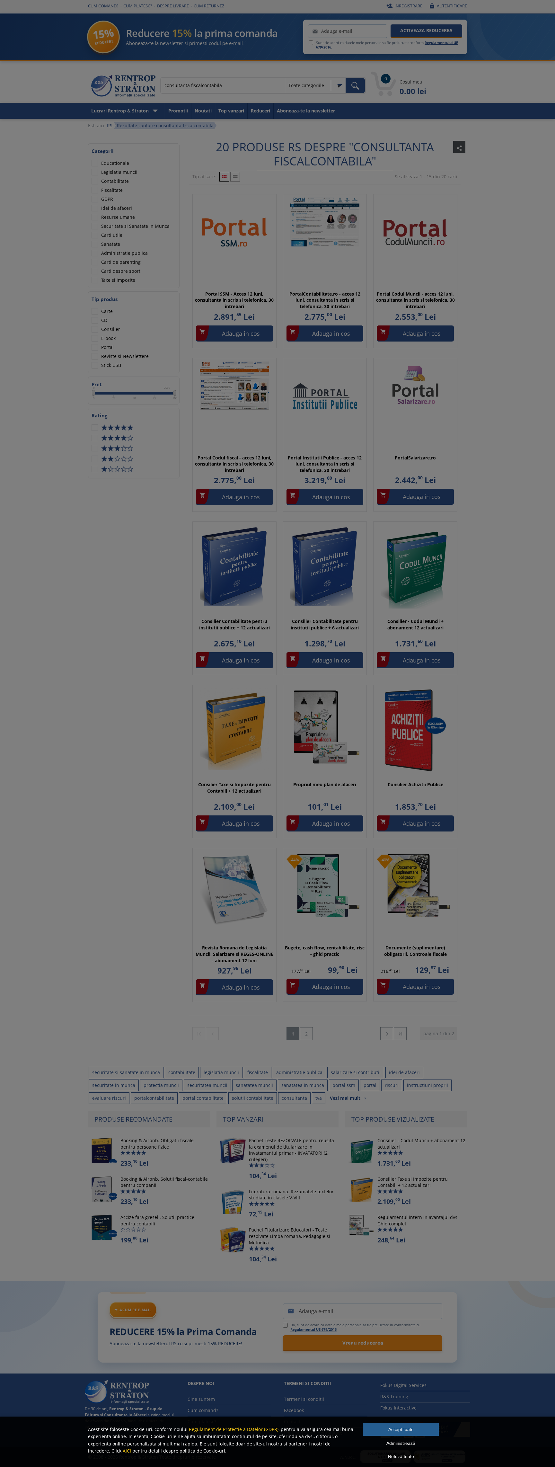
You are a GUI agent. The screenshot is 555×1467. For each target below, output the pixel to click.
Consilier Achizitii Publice (415, 784)
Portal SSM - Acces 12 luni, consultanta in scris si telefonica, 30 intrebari (234, 300)
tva (318, 1098)
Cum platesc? (137, 6)
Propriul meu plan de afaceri (324, 784)
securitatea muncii (207, 1085)
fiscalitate (257, 1072)
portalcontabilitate (154, 1098)
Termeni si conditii (304, 1399)
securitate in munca (113, 1085)
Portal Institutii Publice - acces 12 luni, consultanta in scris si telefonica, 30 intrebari (325, 464)
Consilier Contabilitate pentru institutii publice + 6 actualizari (325, 624)
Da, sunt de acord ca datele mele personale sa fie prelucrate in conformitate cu (355, 1327)
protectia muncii (161, 1085)
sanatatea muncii (254, 1085)
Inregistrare (404, 6)
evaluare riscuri (109, 1098)
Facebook (294, 1410)
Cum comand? (103, 6)
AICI (127, 1451)
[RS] (123, 87)
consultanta (294, 1098)
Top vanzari (231, 111)
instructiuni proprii (427, 1085)
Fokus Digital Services (403, 1385)
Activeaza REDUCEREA (426, 30)
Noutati (203, 111)
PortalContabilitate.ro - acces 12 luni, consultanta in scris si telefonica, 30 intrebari (324, 300)
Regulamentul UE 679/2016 (313, 1329)
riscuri (392, 1085)
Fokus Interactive (398, 1408)
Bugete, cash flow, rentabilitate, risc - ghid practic (325, 951)
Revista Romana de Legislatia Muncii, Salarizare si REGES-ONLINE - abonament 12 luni (234, 954)
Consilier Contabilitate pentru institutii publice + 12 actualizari (234, 624)
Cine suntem (201, 1399)
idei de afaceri (404, 1072)
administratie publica (299, 1072)
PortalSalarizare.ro (415, 458)
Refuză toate (401, 1456)
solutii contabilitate (252, 1098)
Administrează (400, 1443)
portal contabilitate (203, 1098)
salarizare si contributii (356, 1072)
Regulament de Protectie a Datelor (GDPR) (233, 1429)
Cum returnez (209, 6)
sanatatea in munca (302, 1085)
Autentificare (448, 6)
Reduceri (260, 111)
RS (109, 125)
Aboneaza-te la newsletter (306, 111)
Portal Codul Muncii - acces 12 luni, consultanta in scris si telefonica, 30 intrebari (415, 300)
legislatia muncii (221, 1072)
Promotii (178, 111)
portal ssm (343, 1085)
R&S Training (394, 1396)
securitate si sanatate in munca (126, 1072)
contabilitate (181, 1072)
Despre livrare (173, 6)
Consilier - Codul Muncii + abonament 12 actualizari (415, 624)
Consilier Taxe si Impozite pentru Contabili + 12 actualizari (234, 787)
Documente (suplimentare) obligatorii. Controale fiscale (415, 951)
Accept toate (401, 1429)
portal (370, 1085)
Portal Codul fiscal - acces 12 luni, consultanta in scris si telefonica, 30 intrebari (234, 464)
